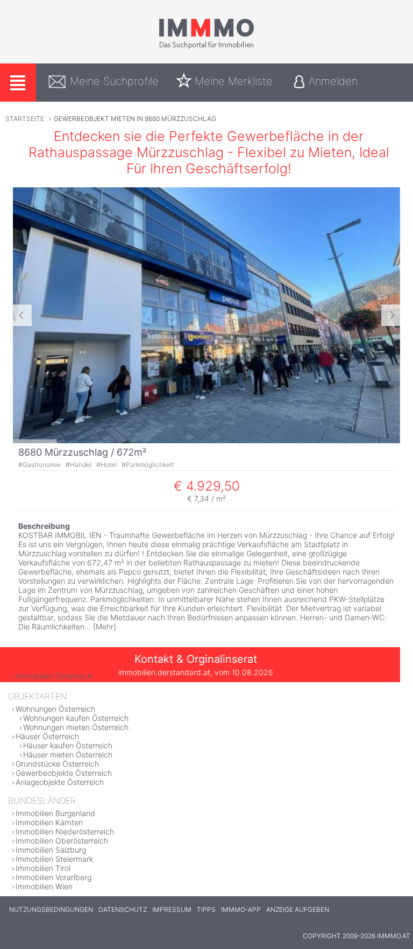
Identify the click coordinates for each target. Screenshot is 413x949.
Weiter (390, 315)
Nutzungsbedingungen (51, 909)
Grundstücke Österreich (57, 763)
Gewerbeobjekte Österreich (64, 772)
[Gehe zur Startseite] (206, 47)
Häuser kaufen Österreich (67, 745)
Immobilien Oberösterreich (62, 840)
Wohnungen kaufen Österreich (76, 718)
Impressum (171, 909)
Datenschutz (122, 909)
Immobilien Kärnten (49, 822)
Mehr (104, 626)
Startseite (24, 119)
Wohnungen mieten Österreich (76, 727)
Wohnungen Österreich (55, 708)
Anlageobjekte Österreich (60, 782)
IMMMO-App (241, 909)
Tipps (206, 909)
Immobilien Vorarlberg (53, 877)
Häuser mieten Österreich (67, 754)
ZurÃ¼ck (22, 315)
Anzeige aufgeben (297, 909)
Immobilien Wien (44, 886)
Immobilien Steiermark (54, 858)
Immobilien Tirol (43, 868)
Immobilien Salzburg (51, 849)
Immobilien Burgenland (55, 813)
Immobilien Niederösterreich (65, 831)
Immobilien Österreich (54, 676)
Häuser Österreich (47, 736)
